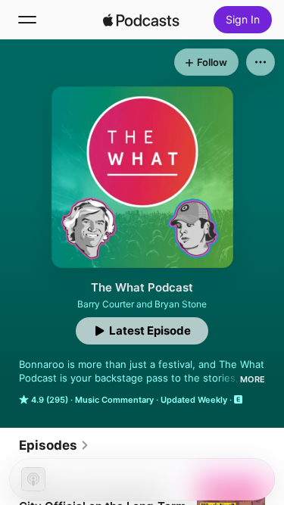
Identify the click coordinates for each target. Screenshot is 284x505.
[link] (54, 445)
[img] (141, 19)
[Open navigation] (27, 19)
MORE (252, 379)
